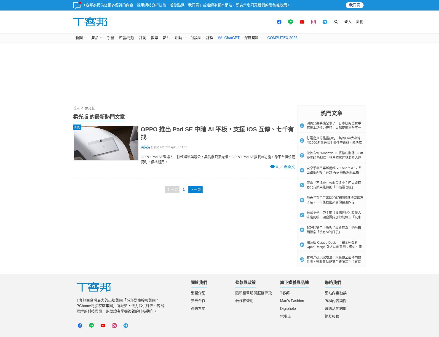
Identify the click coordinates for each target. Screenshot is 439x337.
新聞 (79, 38)
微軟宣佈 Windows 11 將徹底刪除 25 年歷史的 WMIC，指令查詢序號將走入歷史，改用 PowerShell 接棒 (335, 157)
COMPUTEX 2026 (282, 38)
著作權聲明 (244, 301)
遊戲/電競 (126, 38)
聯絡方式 (198, 308)
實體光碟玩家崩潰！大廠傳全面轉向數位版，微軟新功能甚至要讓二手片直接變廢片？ (334, 261)
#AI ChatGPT (229, 38)
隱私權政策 (278, 5)
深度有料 (251, 38)
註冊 (360, 22)
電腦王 (285, 316)
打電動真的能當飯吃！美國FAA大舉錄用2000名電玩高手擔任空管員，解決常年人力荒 (334, 142)
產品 (95, 38)
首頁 (76, 108)
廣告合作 (198, 301)
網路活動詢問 (336, 308)
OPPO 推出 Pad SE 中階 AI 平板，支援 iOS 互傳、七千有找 (217, 133)
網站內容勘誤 (336, 293)
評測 (142, 38)
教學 (154, 38)
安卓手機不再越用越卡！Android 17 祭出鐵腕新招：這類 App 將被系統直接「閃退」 (334, 172)
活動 (178, 38)
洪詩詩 (145, 147)
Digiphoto (288, 308)
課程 (209, 38)
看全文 (289, 167)
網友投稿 (332, 316)
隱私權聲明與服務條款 (253, 293)
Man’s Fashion (292, 301)
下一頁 (195, 189)
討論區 (195, 38)
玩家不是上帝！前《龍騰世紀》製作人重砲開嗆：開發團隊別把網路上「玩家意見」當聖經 (334, 217)
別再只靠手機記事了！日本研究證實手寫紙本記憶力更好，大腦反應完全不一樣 (334, 127)
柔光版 (90, 108)
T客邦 (285, 293)
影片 (166, 38)
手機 (110, 38)
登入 (348, 22)
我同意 (354, 5)
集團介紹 (198, 293)
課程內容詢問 (336, 301)
